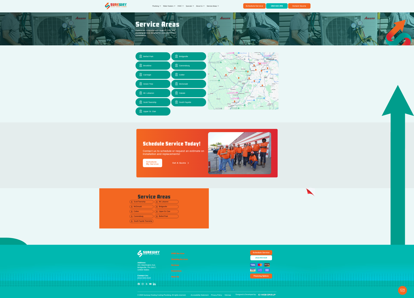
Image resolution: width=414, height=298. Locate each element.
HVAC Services (177, 253)
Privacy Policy (216, 295)
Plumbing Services (179, 259)
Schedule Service (254, 6)
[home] (116, 6)
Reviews (175, 265)
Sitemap (228, 295)
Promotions (176, 271)
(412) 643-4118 (277, 6)
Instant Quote (299, 6)
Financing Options (261, 276)
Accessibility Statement (200, 295)
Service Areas (212, 6)
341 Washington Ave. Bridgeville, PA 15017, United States (146, 266)
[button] (157, 6)
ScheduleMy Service (152, 163)
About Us (175, 277)
